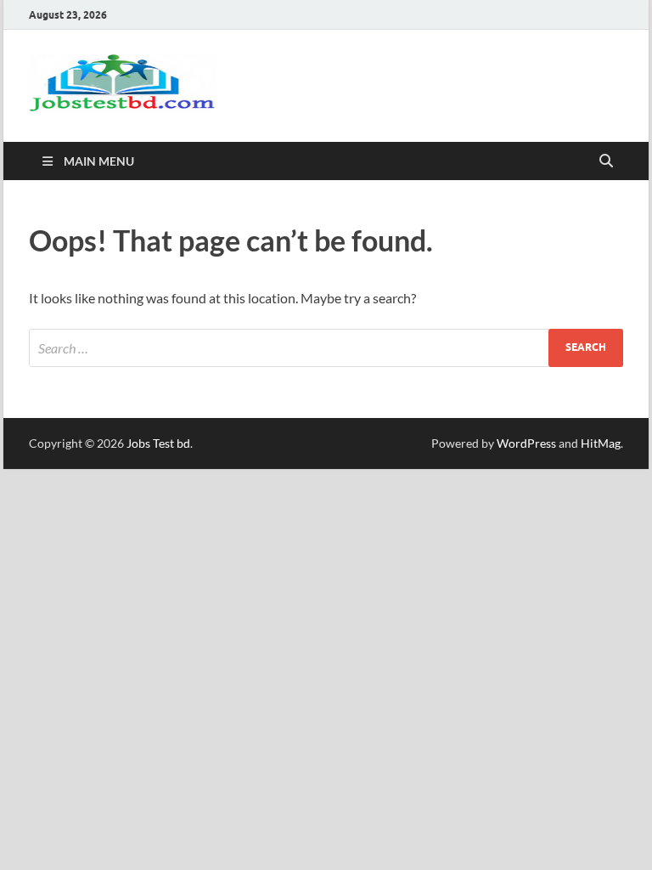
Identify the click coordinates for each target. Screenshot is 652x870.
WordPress (526, 443)
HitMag (601, 443)
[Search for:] (326, 348)
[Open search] (606, 161)
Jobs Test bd (158, 443)
